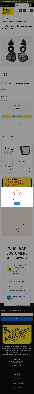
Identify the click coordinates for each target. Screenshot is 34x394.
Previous (2, 392)
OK (17, 203)
